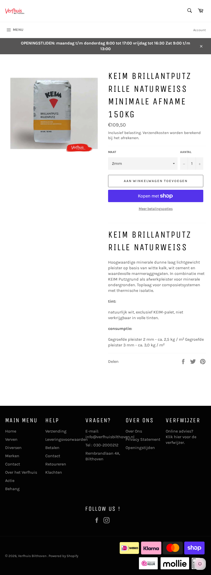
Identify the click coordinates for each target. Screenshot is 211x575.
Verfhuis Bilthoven (32, 556)
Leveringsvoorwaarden (66, 439)
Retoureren (55, 464)
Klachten (53, 472)
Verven (11, 439)
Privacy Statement (143, 439)
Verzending (55, 431)
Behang (12, 488)
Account (199, 30)
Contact (12, 464)
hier (177, 436)
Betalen (52, 447)
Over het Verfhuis (21, 472)
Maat (112, 152)
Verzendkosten (156, 132)
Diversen (13, 447)
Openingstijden (140, 447)
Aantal (185, 152)
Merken (12, 455)
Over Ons (134, 431)
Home (10, 431)
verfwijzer (175, 442)
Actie (9, 480)
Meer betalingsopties (156, 208)
